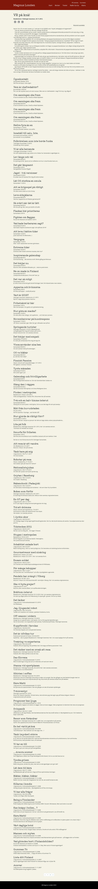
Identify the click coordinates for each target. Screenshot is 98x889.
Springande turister (24, 326)
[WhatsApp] (22, 22)
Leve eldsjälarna (22, 194)
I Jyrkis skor (20, 516)
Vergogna (18, 239)
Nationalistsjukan (23, 467)
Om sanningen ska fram (27, 94)
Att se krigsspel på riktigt (28, 187)
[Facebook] (15, 22)
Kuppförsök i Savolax (25, 625)
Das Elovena (20, 657)
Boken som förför (23, 491)
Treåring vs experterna (26, 641)
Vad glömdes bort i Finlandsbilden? (33, 841)
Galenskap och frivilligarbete (30, 376)
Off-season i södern (24, 615)
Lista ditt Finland (23, 857)
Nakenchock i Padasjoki (26, 483)
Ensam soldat (21, 560)
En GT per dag (21, 499)
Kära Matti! (19, 815)
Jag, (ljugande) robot (25, 608)
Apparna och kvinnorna (26, 287)
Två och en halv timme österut (30, 400)
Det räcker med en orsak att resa (31, 649)
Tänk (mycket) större (25, 734)
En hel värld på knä (24, 726)
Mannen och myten (24, 833)
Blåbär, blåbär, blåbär (25, 775)
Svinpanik (19, 708)
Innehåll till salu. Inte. (25, 133)
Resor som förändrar (25, 718)
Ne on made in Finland (25, 271)
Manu (83, 5)
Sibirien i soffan (22, 673)
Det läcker (19, 599)
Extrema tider (21, 247)
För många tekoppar (24, 568)
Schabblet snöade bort (26, 544)
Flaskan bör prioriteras (26, 210)
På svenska (75, 3)
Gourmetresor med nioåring (29, 552)
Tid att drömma (22, 507)
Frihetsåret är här (23, 303)
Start (50, 5)
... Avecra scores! (23, 751)
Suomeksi (83, 3)
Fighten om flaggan (24, 217)
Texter (65, 5)
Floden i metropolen (24, 392)
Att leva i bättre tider (25, 231)
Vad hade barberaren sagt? (28, 223)
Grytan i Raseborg (23, 475)
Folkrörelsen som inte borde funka (33, 141)
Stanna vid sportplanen (26, 665)
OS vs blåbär (20, 352)
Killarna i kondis (22, 783)
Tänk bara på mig (23, 451)
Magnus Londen (24, 5)
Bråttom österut (22, 592)
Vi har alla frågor (23, 791)
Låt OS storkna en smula (27, 180)
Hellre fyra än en (23, 125)
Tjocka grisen (21, 759)
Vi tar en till (20, 743)
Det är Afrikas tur (23, 633)
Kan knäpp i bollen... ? (25, 807)
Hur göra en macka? (24, 310)
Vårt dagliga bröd (23, 825)
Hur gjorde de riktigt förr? (28, 416)
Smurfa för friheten (24, 432)
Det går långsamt (23, 164)
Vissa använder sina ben (27, 344)
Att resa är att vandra (25, 443)
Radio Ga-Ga (74, 5)
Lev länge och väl (23, 156)
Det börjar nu (21, 263)
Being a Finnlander (24, 799)
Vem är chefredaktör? (25, 87)
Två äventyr (20, 691)
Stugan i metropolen (25, 534)
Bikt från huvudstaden (26, 408)
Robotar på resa (22, 459)
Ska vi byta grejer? (24, 584)
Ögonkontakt (20, 78)
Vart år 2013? (21, 295)
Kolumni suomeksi (79, 25)
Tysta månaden (22, 368)
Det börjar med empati (26, 336)
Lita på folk (19, 424)
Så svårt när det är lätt (26, 202)
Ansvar (17, 865)
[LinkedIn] (19, 22)
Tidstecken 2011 (22, 526)
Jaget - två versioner (25, 172)
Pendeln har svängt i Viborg (29, 576)
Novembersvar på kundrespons (31, 318)
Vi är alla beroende (23, 148)
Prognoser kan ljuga (24, 700)
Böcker (57, 5)
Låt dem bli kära (22, 767)
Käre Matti (19, 683)
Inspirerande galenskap (26, 255)
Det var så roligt (22, 279)
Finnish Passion (22, 360)
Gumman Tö (20, 849)
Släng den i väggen (24, 384)
